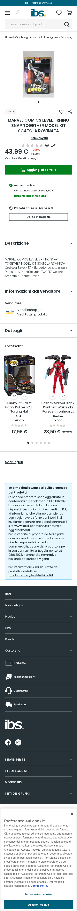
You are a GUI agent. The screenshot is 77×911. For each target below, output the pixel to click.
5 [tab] (45, 443)
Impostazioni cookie (38, 894)
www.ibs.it (21, 526)
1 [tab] (38, 102)
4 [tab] (40, 443)
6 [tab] (49, 443)
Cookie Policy (39, 886)
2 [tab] (32, 443)
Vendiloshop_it (28, 158)
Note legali (14, 462)
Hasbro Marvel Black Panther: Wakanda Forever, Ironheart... (58, 407)
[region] (38, 859)
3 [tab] (36, 443)
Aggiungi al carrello (41, 170)
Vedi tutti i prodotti (32, 314)
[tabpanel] (38, 74)
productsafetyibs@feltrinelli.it (30, 575)
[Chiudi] (72, 814)
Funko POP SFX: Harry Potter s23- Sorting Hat (19, 407)
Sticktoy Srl (39, 138)
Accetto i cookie (38, 904)
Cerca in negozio (38, 217)
